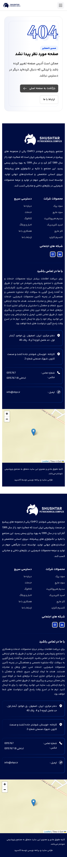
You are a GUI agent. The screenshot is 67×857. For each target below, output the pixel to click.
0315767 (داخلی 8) (16, 378)
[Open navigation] (60, 5)
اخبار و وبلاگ (25, 225)
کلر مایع (58, 231)
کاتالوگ (28, 219)
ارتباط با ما (49, 99)
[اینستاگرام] (53, 254)
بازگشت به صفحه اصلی (42, 88)
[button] (33, 432)
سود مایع (58, 212)
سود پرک (58, 206)
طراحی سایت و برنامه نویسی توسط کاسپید (33, 480)
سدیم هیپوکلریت (53, 219)
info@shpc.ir (13, 392)
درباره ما (28, 206)
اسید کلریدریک (55, 225)
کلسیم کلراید (56, 237)
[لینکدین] (60, 254)
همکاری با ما (25, 231)
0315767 (11, 373)
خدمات (28, 212)
